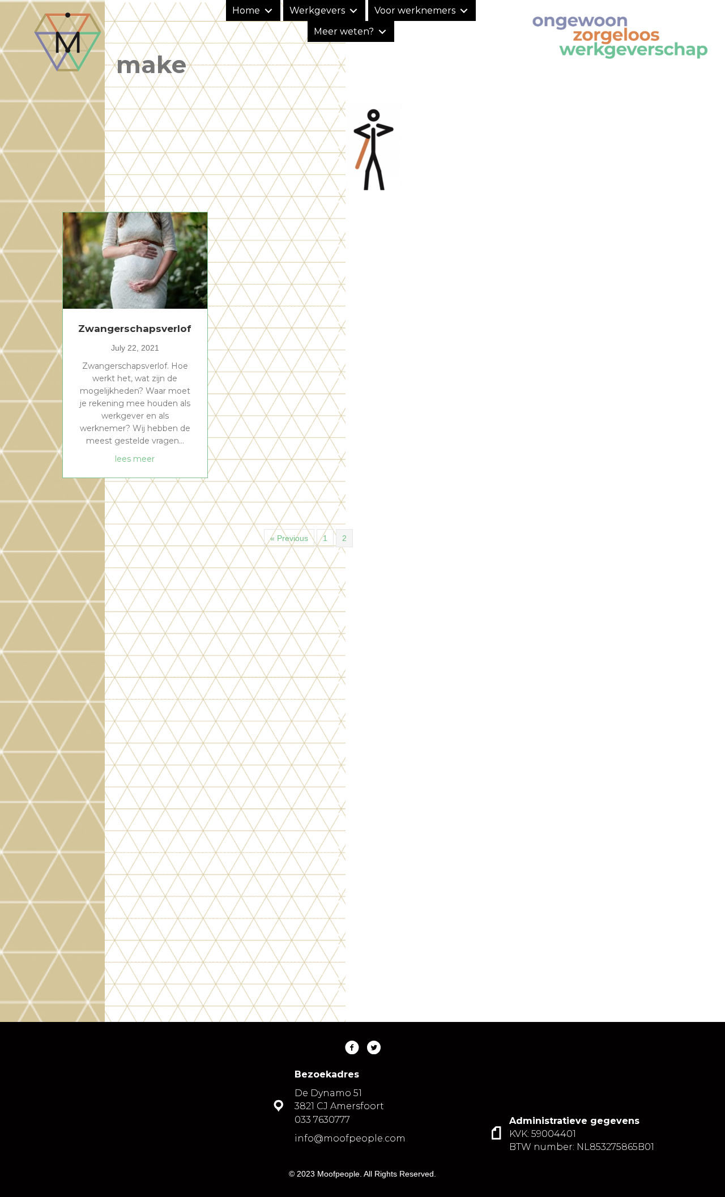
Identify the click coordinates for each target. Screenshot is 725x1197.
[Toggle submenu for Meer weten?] (383, 32)
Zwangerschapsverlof (134, 328)
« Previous (289, 538)
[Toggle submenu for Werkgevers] (354, 11)
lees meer (135, 458)
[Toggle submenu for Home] (269, 11)
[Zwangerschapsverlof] (135, 260)
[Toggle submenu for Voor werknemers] (464, 11)
